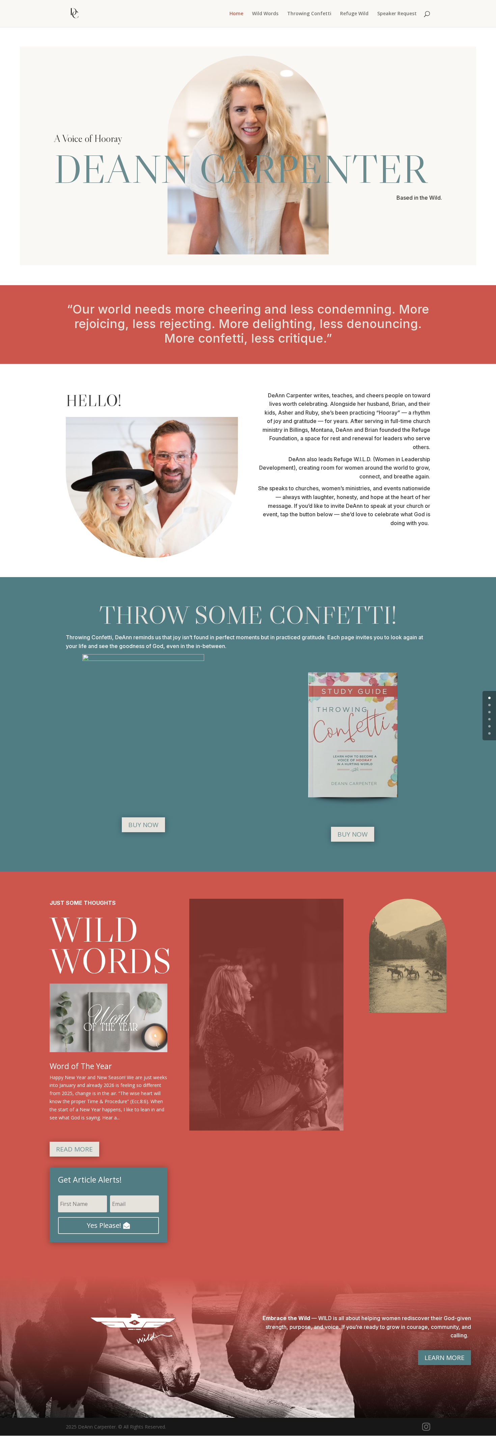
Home (236, 14)
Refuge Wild (354, 14)
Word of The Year (81, 1066)
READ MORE (74, 1149)
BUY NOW (143, 824)
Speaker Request (397, 14)
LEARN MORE (444, 1357)
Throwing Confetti (309, 14)
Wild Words (265, 14)
